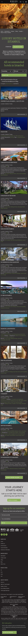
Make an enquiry (12, 500)
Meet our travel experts (5, 584)
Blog (1, 562)
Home (2, 31)
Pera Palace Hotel (6, 360)
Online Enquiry (3, 545)
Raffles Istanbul (6, 425)
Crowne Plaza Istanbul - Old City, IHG (12, 101)
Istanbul (20, 31)
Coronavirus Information (5, 549)
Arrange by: (3, 83)
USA (1, 576)
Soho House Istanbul (7, 229)
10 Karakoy (4, 394)
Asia (1, 572)
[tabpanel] (14, 265)
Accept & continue (8, 632)
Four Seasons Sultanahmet (9, 457)
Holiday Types (3, 557)
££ (8, 166)
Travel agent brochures (5, 590)
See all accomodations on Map (10, 81)
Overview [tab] (8, 46)
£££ (7, 166)
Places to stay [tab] (18, 47)
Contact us (3, 543)
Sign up (3, 522)
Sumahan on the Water (8, 195)
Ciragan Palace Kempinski (9, 162)
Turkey (16, 31)
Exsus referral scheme (5, 588)
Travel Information (4, 547)
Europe (12, 31)
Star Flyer (4, 132)
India (2, 574)
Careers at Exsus (4, 586)
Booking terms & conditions (21, 597)
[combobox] (8, 71)
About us (2, 582)
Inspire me (5, 75)
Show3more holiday (12, 477)
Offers (2, 559)
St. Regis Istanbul (6, 295)
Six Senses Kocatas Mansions (10, 262)
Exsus (14, 1)
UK (1, 570)
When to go (3, 564)
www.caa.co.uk (14, 615)
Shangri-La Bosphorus (8, 328)
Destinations (7, 31)
